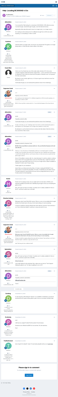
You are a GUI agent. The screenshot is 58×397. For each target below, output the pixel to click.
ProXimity (8, 317)
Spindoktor (8, 249)
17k (9, 100)
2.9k (9, 210)
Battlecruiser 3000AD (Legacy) (23, 16)
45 (9, 353)
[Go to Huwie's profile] (8, 184)
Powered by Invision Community (29, 394)
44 (9, 191)
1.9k (9, 53)
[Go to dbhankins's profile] (4, 15)
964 (9, 305)
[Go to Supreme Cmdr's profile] (8, 93)
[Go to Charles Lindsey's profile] (8, 203)
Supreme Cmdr (8, 88)
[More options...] (54, 22)
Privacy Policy (26, 392)
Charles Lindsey (8, 198)
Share (42, 15)
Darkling (8, 293)
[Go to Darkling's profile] (8, 298)
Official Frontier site (19, 260)
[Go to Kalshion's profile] (8, 46)
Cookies (33, 392)
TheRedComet (8, 341)
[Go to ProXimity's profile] (8, 322)
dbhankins (10, 14)
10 (8, 34)
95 (9, 329)
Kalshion (8, 41)
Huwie (8, 178)
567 (9, 261)
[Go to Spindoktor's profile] (8, 254)
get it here (50, 344)
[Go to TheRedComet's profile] (8, 346)
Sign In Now (29, 375)
